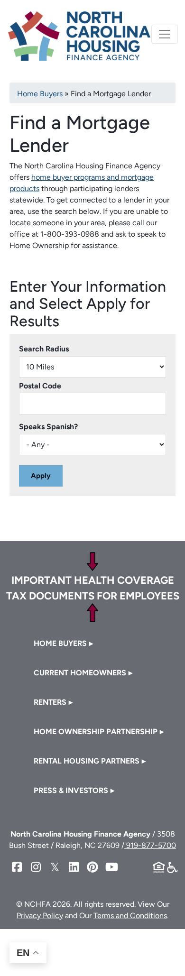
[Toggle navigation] (164, 34)
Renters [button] (50, 702)
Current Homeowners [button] (80, 672)
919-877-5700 (150, 845)
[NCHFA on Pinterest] (92, 867)
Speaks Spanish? (48, 426)
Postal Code (40, 385)
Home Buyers (40, 93)
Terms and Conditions (130, 915)
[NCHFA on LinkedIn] (73, 867)
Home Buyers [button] (60, 643)
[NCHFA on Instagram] (35, 867)
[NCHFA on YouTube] (111, 867)
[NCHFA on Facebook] (16, 867)
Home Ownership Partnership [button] (95, 731)
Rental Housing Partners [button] (86, 760)
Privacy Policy (40, 915)
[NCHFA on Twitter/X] (54, 867)
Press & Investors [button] (71, 790)
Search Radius (44, 348)
